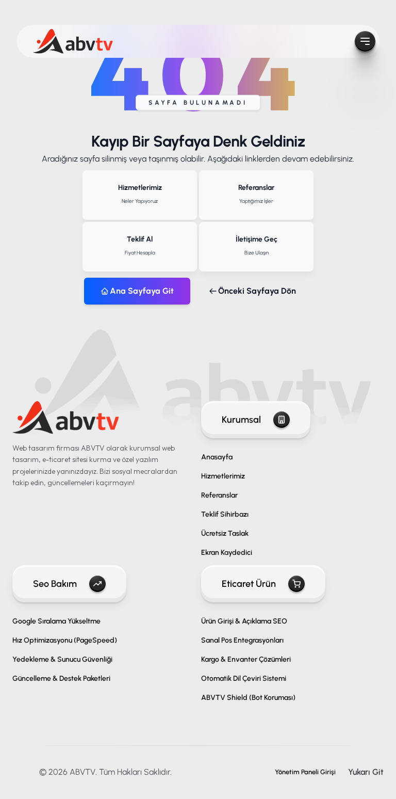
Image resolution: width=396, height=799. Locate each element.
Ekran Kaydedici (226, 552)
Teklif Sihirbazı (225, 514)
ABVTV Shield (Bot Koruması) (248, 697)
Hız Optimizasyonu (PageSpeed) (64, 640)
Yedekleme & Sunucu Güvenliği (62, 659)
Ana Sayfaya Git (142, 291)
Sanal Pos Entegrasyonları (242, 640)
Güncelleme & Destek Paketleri (61, 678)
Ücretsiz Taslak (225, 533)
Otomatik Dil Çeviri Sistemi (243, 678)
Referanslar (219, 495)
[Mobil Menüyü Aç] (365, 41)
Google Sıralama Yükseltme (56, 621)
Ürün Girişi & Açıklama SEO (244, 621)
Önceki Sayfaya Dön (257, 291)
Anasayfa (217, 457)
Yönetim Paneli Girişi (305, 772)
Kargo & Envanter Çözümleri (246, 659)
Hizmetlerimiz (223, 476)
